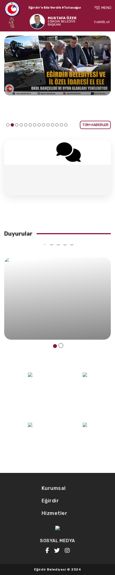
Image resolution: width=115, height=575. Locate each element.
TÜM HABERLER (95, 125)
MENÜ (106, 8)
